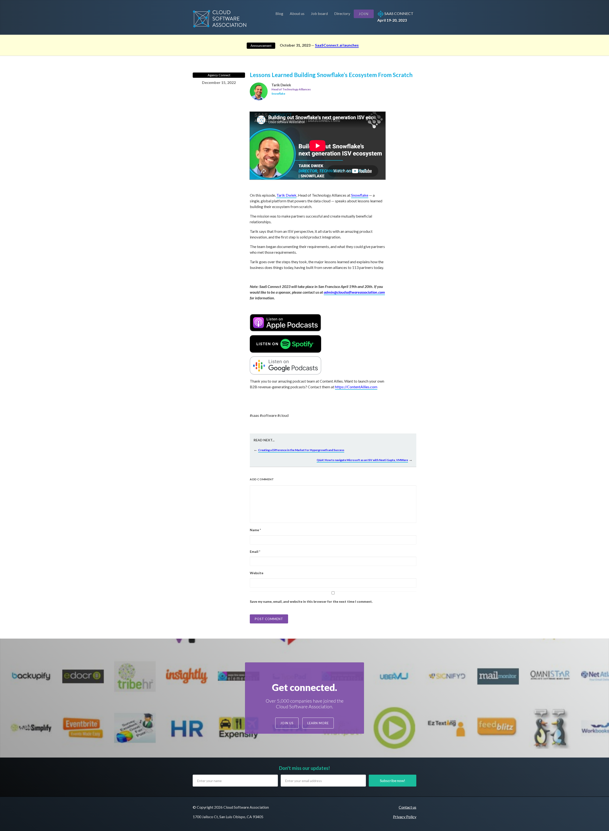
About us (297, 13)
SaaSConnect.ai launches (337, 45)
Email (255, 551)
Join (364, 13)
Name (255, 530)
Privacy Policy (404, 816)
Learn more (318, 723)
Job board (319, 13)
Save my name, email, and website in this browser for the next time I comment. (311, 601)
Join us (287, 723)
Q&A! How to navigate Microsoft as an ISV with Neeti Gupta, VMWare (362, 460)
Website (256, 573)
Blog (279, 13)
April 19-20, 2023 (395, 16)
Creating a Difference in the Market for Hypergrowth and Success (301, 450)
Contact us (407, 807)
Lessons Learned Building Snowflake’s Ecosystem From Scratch (331, 74)
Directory (342, 13)
